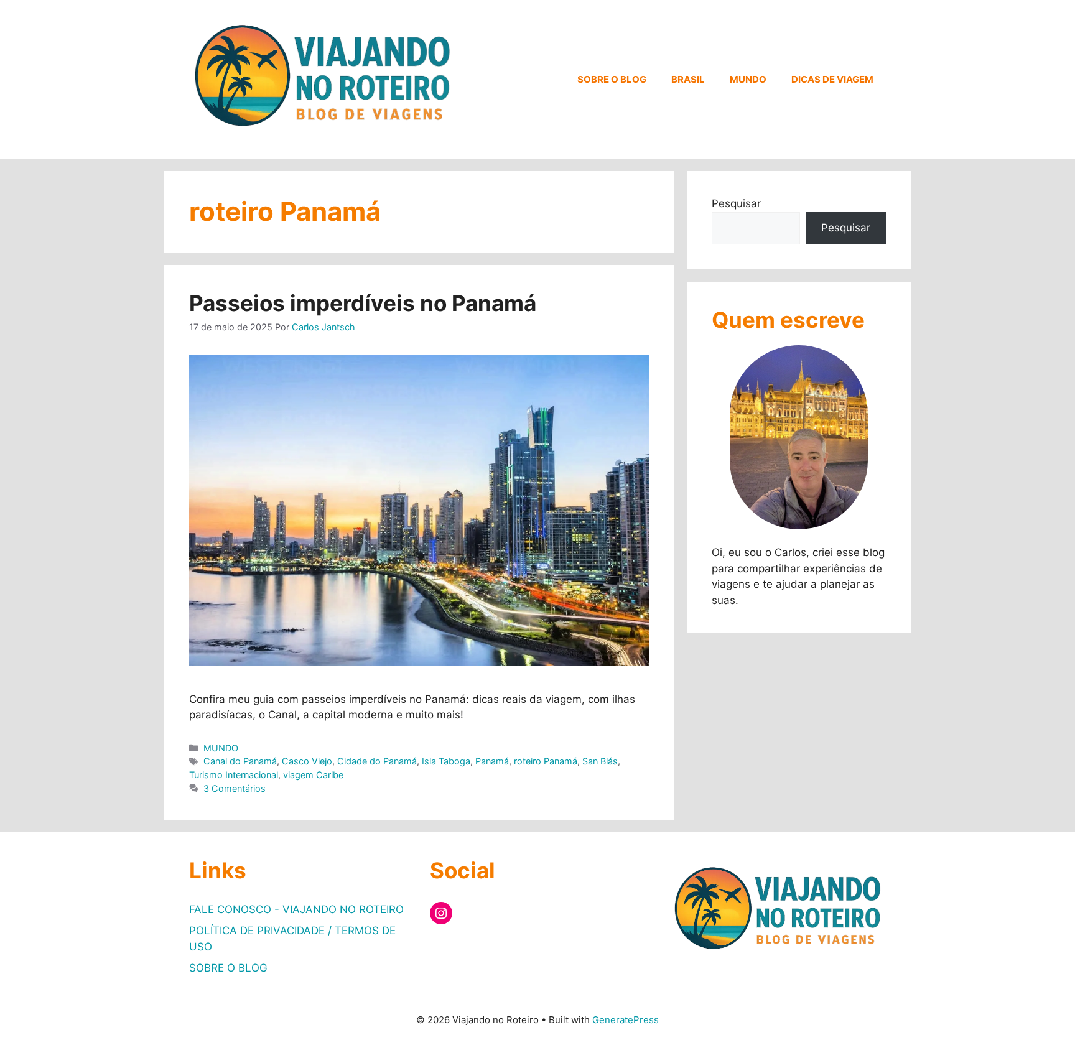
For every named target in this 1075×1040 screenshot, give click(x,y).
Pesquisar (736, 203)
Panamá (492, 761)
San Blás (600, 761)
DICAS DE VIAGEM (832, 79)
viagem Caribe (313, 774)
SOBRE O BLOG (611, 79)
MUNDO (748, 79)
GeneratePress (625, 1020)
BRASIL (688, 79)
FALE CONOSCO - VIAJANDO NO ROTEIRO (296, 909)
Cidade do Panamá (377, 761)
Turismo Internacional (233, 774)
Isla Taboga (446, 761)
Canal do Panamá (240, 761)
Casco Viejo (307, 761)
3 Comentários (234, 788)
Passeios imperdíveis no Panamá (362, 303)
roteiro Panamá (545, 761)
